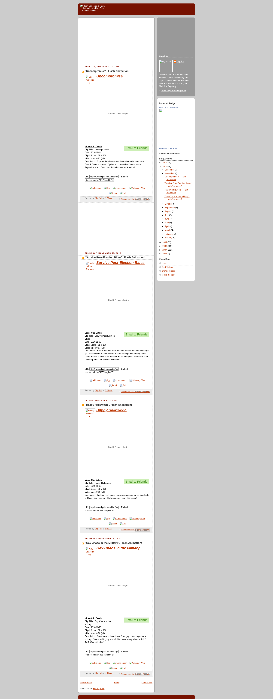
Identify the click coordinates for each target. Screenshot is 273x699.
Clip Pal (180, 61)
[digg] (107, 188)
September (170, 208)
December (170, 170)
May (167, 223)
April (167, 226)
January (169, 238)
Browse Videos (168, 271)
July (167, 215)
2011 (164, 163)
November (170, 173)
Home (116, 683)
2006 (164, 254)
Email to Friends (136, 148)
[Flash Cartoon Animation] (168, 145)
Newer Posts (86, 683)
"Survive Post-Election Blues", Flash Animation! (115, 257)
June (167, 219)
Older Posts (147, 683)
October (169, 204)
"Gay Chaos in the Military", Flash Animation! (113, 542)
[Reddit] (113, 193)
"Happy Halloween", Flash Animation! (108, 404)
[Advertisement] (106, 42)
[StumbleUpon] (120, 188)
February (169, 234)
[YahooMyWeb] (137, 188)
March (168, 230)
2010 (164, 166)
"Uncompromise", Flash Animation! (107, 71)
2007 (164, 250)
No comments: (128, 199)
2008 (164, 246)
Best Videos (167, 267)
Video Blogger (168, 275)
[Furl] (123, 193)
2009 (164, 242)
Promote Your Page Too (168, 148)
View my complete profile (173, 90)
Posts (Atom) (99, 688)
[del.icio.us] (95, 188)
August (168, 211)
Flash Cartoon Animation (168, 107)
